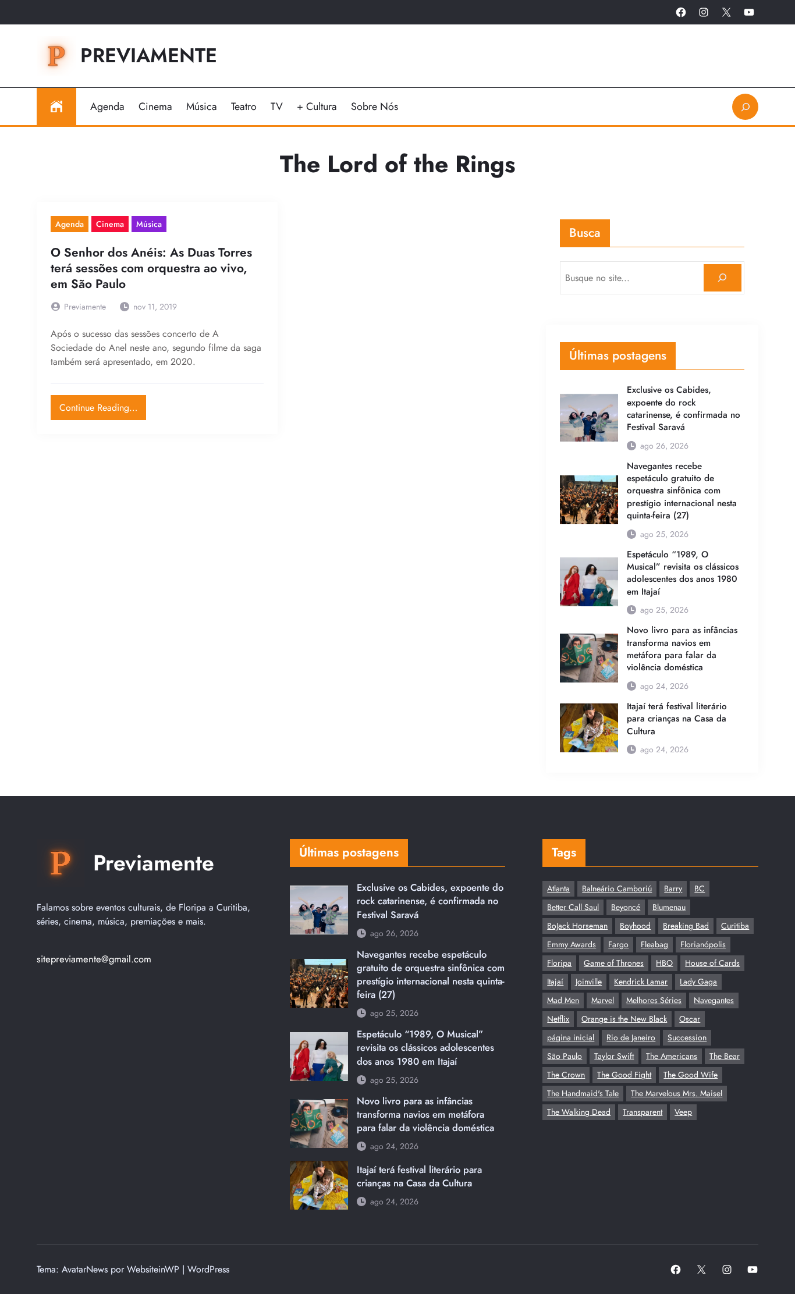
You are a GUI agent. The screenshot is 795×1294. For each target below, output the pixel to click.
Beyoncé (625, 907)
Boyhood (635, 926)
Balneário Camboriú (617, 888)
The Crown (566, 1074)
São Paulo (564, 1056)
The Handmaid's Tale (583, 1093)
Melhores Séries (654, 1000)
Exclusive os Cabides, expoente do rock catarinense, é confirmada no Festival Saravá (683, 408)
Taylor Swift (614, 1056)
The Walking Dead (579, 1112)
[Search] (722, 277)
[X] (726, 12)
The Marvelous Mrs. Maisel (676, 1093)
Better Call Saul (573, 907)
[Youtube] (749, 12)
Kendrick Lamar (641, 981)
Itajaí (555, 981)
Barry (673, 888)
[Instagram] (703, 12)
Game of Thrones (614, 963)
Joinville (589, 981)
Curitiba (735, 926)
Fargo (618, 944)
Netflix (558, 1019)
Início (56, 106)
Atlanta (558, 888)
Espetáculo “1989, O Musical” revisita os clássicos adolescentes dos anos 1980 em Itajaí (683, 573)
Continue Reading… (102, 404)
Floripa (559, 963)
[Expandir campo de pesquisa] (745, 107)
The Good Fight (624, 1074)
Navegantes (714, 1000)
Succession (687, 1037)
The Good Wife (690, 1074)
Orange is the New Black (624, 1019)
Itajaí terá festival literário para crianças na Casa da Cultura (677, 719)
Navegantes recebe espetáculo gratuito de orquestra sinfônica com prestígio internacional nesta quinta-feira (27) (682, 491)
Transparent (642, 1112)
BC (699, 888)
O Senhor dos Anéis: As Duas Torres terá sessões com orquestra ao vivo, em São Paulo (151, 269)
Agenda (69, 224)
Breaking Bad (686, 926)
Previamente (148, 55)
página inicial (570, 1037)
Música (149, 224)
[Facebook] (681, 12)
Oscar (689, 1019)
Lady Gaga (698, 981)
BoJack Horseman (577, 926)
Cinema (110, 224)
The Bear (724, 1056)
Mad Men (563, 1000)
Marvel (602, 1000)
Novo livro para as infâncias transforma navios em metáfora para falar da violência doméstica (682, 649)
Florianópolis (703, 944)
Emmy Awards (571, 944)
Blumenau (669, 907)
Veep (683, 1112)
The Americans (671, 1056)
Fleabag (654, 944)
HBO (664, 963)
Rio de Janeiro (630, 1037)
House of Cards (712, 963)
